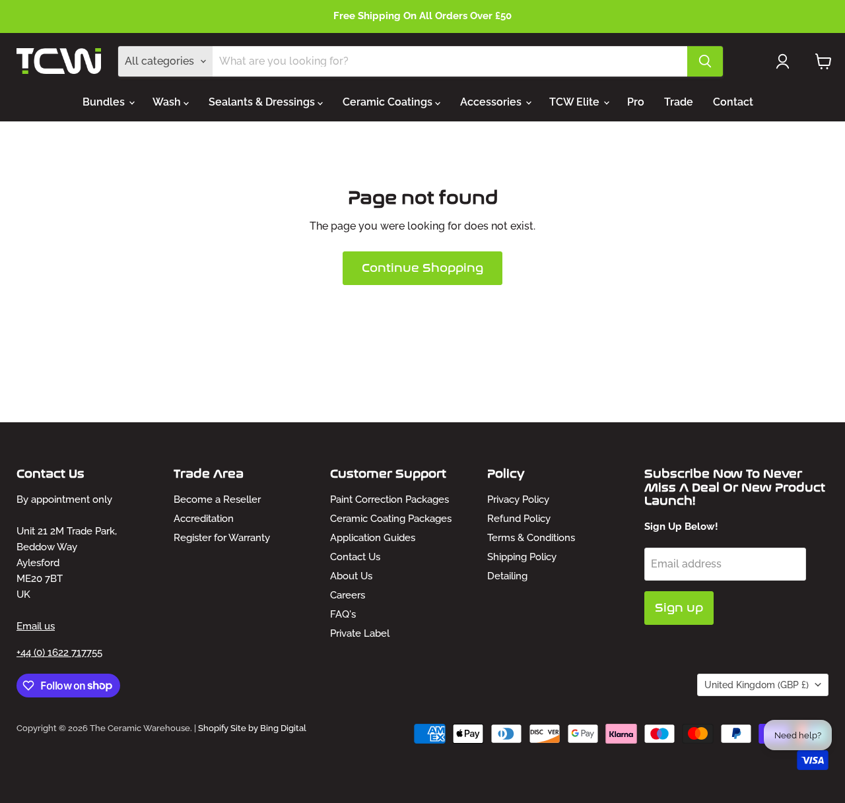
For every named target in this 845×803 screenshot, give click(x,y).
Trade (678, 102)
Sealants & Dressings (263, 102)
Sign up (679, 607)
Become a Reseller (217, 499)
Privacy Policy (518, 499)
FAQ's (343, 614)
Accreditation (204, 519)
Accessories (492, 102)
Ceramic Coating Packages (391, 519)
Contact (733, 102)
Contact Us (355, 557)
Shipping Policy (522, 557)
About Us (351, 576)
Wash (168, 102)
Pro (635, 102)
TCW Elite (575, 102)
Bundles (105, 102)
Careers (347, 595)
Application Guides (372, 538)
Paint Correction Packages (389, 499)
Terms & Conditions (531, 538)
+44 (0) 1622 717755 (59, 652)
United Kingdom (756, 685)
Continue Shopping (422, 268)
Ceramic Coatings (389, 102)
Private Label (359, 633)
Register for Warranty (222, 538)
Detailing (507, 576)
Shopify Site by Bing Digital (252, 728)
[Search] (705, 61)
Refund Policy (519, 519)
